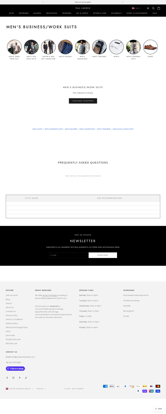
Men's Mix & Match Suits (123, 129)
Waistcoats (51, 13)
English (40, 389)
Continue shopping (83, 101)
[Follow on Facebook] (7, 378)
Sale (155, 13)
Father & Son (99, 13)
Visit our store (12, 295)
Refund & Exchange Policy (17, 327)
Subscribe (102, 255)
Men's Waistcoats (87, 129)
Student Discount (13, 339)
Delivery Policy (12, 323)
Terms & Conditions (14, 319)
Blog (8, 299)
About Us (10, 307)
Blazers (37, 13)
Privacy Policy (11, 315)
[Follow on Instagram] (13, 378)
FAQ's (8, 331)
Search (9, 303)
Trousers (66, 13)
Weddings (24, 13)
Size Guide (10, 335)
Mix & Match (82, 13)
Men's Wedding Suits (54, 129)
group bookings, (50, 295)
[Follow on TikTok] (26, 378)
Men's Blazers (71, 129)
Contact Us (11, 311)
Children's (116, 13)
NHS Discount (11, 343)
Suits (11, 13)
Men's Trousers (103, 129)
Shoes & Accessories (137, 13)
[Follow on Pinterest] (19, 378)
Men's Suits (37, 129)
